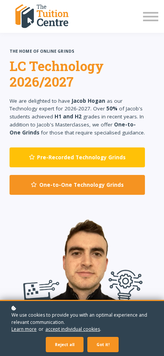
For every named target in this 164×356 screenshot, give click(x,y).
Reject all (64, 344)
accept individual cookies (72, 329)
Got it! (102, 344)
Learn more (24, 329)
